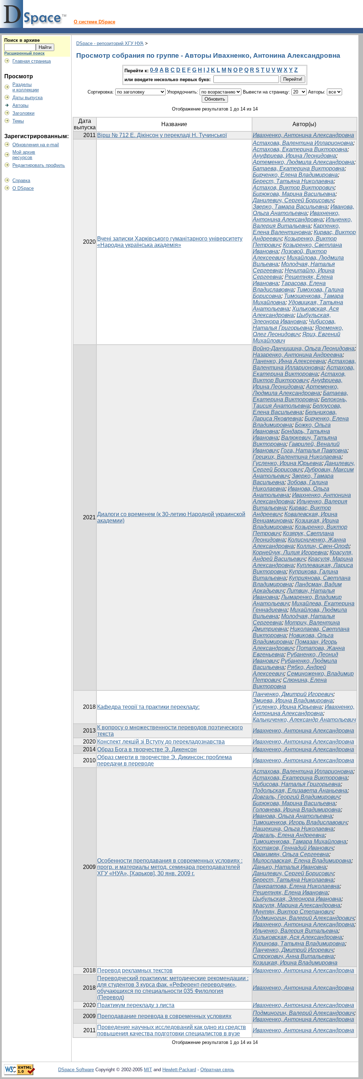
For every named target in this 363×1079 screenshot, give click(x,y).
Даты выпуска (27, 97)
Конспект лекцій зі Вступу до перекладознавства (161, 742)
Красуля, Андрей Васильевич (303, 555)
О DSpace (23, 188)
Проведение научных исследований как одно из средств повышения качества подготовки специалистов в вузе (171, 1030)
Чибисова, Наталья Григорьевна (294, 324)
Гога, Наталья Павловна (314, 450)
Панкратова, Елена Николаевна (296, 886)
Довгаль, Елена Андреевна (289, 835)
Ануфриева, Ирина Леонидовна (294, 156)
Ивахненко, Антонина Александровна (303, 135)
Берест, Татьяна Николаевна (293, 181)
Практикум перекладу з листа (135, 1005)
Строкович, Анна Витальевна (293, 956)
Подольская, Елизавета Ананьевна (300, 790)
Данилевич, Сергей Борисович (293, 200)
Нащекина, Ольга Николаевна (293, 829)
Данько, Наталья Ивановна (289, 867)
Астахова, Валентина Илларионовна (303, 143)
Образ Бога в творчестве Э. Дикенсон (147, 749)
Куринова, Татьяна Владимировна (299, 943)
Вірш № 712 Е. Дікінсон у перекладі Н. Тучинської (162, 135)
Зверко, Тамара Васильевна (290, 207)
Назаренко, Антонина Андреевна (297, 355)
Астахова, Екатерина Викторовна (300, 149)
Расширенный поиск (24, 53)
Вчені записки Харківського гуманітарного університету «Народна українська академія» (169, 242)
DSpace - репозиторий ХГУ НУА (110, 43)
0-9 (154, 70)
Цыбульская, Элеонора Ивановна (292, 318)
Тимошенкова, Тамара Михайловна (299, 841)
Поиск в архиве (22, 40)
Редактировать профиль (38, 165)
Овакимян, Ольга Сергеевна (291, 854)
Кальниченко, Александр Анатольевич (304, 720)
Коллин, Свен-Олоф (323, 546)
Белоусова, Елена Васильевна (297, 409)
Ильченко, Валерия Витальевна (302, 222)
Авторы (20, 105)
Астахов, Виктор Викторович (293, 188)
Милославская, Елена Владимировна (302, 861)
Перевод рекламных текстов (135, 970)
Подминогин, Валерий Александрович (303, 918)
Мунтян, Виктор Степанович (293, 912)
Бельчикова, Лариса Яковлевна (295, 415)
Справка (21, 180)
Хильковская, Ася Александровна (297, 937)
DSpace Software (76, 1069)
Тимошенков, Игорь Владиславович (300, 822)
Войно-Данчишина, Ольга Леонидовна (303, 348)
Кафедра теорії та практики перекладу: (148, 707)
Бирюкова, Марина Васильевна (294, 194)
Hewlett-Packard (179, 1069)
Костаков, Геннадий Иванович (293, 848)
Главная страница (31, 61)
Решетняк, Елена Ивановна (290, 892)
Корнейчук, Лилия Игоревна (290, 552)
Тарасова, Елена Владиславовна (289, 286)
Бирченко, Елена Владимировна (295, 175)
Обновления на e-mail (35, 144)
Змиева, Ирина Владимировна (293, 700)
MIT (148, 1069)
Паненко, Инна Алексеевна (289, 361)
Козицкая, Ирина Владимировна (295, 963)
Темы (18, 121)
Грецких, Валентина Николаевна (297, 457)
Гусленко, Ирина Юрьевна (287, 463)
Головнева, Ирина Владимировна (297, 810)
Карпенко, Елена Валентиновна (296, 229)
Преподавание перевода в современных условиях (164, 1016)
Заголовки (23, 113)
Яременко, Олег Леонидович (298, 331)
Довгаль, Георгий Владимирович (296, 797)
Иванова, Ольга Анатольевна (303, 210)
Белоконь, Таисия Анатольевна (300, 402)
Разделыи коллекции (25, 87)
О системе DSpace (94, 21)
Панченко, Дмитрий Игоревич (293, 694)
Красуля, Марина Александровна (296, 905)
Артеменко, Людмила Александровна (303, 162)
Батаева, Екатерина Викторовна (299, 168)
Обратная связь (217, 1069)
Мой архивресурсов (23, 154)
